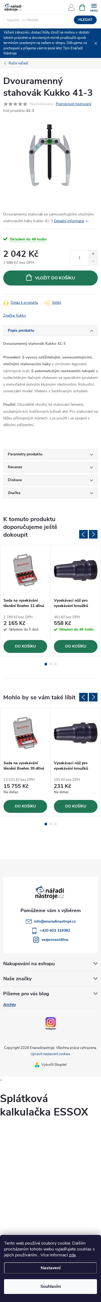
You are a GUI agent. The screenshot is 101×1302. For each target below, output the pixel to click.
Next (93, 534)
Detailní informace (69, 221)
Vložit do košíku (55, 278)
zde (72, 1255)
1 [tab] (45, 664)
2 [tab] (50, 664)
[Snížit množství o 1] (93, 261)
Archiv (9, 1005)
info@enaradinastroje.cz (55, 921)
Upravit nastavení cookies (50, 1054)
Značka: (14, 315)
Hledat (85, 19)
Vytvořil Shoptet (54, 1064)
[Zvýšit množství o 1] (93, 254)
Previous (83, 534)
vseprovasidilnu (54, 939)
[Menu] (94, 7)
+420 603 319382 (55, 930)
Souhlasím (50, 1286)
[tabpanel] (25, 600)
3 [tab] (55, 664)
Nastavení (51, 1268)
